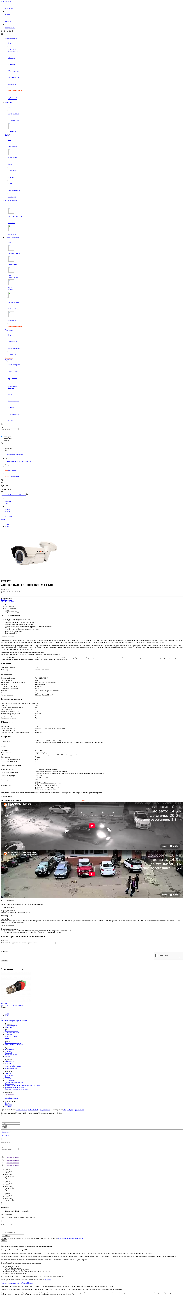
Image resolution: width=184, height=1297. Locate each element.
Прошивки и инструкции (13, 1043)
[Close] (1, 1115)
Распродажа (9, 358)
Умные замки (9, 330)
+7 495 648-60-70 (21, 1110)
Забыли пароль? (6, 1132)
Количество (4, 593)
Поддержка (8, 360)
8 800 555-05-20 (33, 1110)
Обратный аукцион (11, 1036)
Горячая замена (9, 1049)
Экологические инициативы (14, 1082)
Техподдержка (9, 1061)
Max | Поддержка (6, 600)
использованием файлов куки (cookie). (70, 1238)
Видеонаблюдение (11, 38)
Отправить (5, 960)
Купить (3, 1007)
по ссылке (48, 1280)
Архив (3, 520)
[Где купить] (2, 480)
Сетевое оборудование (12, 237)
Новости (7, 1077)
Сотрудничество (10, 1080)
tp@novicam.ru (79, 1110)
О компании (9, 1075)
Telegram (70, 1110)
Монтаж (7, 1056)
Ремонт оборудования (12, 1065)
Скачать (82, 800)
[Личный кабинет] (2, 492)
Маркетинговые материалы (14, 1044)
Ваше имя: (4, 941)
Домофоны (8, 102)
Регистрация (5, 1135)
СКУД (7, 135)
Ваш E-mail (19, 943)
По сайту (6, 440)
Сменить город (6, 489)
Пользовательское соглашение (14, 1087)
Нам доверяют (9, 1084)
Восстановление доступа (13, 1066)
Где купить (8, 1078)
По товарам (7, 437)
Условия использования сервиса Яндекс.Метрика (17, 1283)
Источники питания (11, 200)
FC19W (7, 526)
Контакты (8, 1073)
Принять (4, 1240)
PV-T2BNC (13, 1004)
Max (64, 1110)
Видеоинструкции (11, 1068)
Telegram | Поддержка (8, 601)
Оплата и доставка (11, 1055)
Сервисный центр (10, 1053)
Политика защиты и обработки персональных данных (22, 1085)
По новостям (7, 439)
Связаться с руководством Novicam (16, 1089)
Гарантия (8, 1063)
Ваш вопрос (5, 951)
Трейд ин (8, 1051)
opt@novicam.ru (45, 1110)
